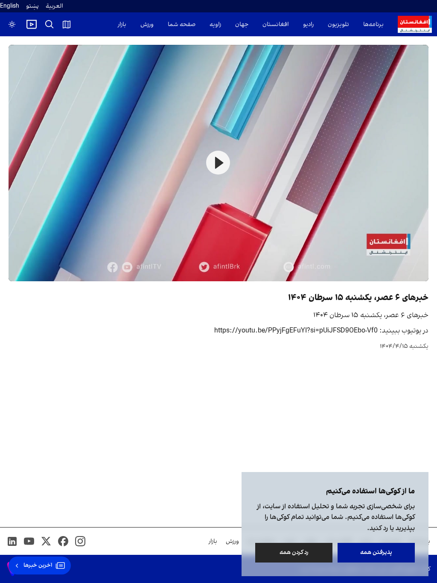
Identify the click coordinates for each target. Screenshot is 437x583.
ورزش (147, 24)
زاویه (215, 24)
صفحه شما (181, 24)
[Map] (66, 24)
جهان (241, 24)
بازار (122, 24)
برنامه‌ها (373, 24)
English (9, 6)
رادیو (308, 24)
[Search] (49, 24)
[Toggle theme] (12, 24)
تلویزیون (338, 24)
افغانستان (275, 24)
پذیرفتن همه (376, 552)
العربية (54, 6)
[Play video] (31, 24)
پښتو (32, 6)
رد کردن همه (294, 552)
